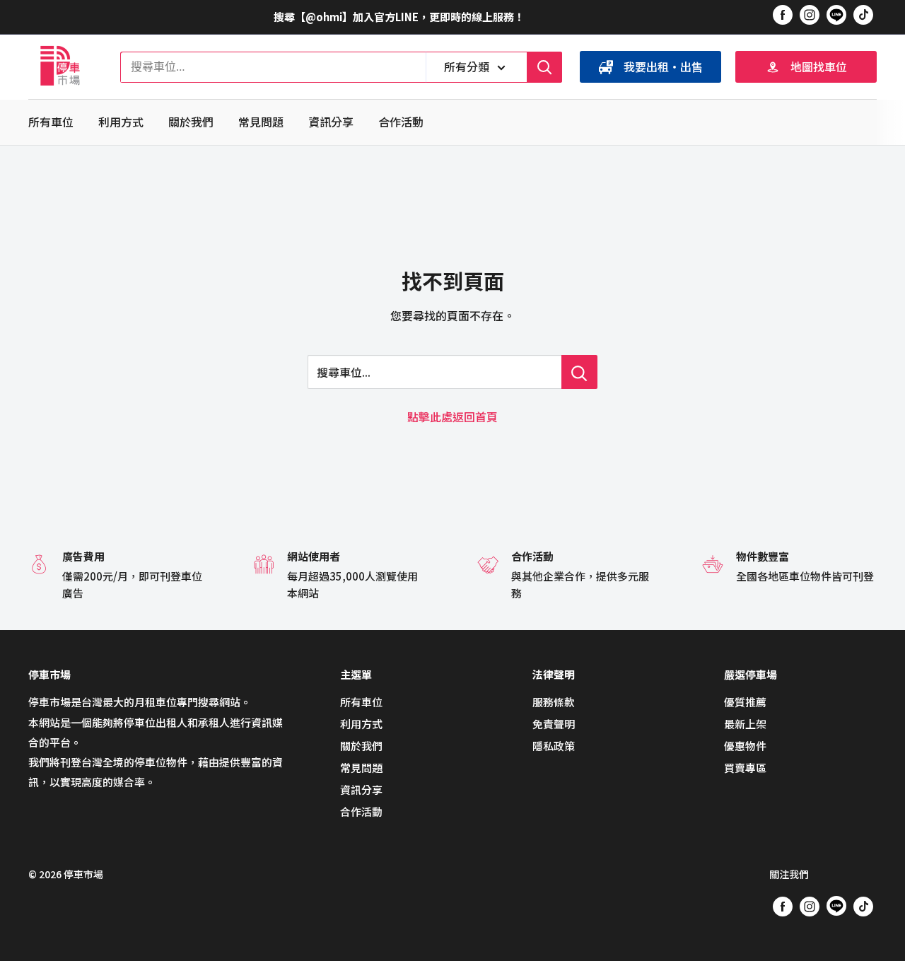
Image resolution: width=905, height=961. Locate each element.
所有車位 (51, 121)
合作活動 (401, 121)
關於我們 (191, 121)
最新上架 (745, 723)
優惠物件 (745, 745)
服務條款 (553, 701)
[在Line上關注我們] (836, 17)
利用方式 (121, 121)
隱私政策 (553, 745)
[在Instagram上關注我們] (809, 14)
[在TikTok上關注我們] (863, 14)
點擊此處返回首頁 (452, 416)
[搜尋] (544, 67)
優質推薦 (745, 701)
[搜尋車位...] (579, 372)
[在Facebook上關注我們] (783, 14)
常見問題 (261, 121)
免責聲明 (553, 723)
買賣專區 (745, 767)
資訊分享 (331, 121)
